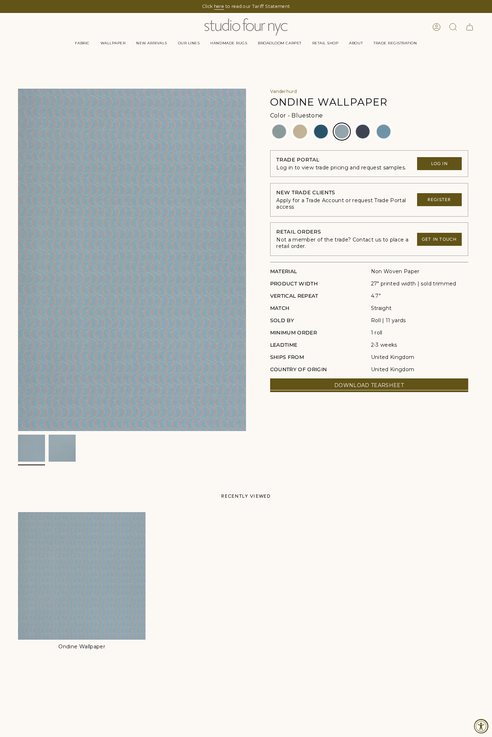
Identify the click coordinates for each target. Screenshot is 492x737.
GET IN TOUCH (439, 239)
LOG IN (439, 163)
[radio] (279, 132)
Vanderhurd (283, 91)
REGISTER (439, 199)
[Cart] (469, 27)
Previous (18, 260)
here (219, 6)
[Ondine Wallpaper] (82, 576)
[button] (82, 43)
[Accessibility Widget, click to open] (481, 726)
